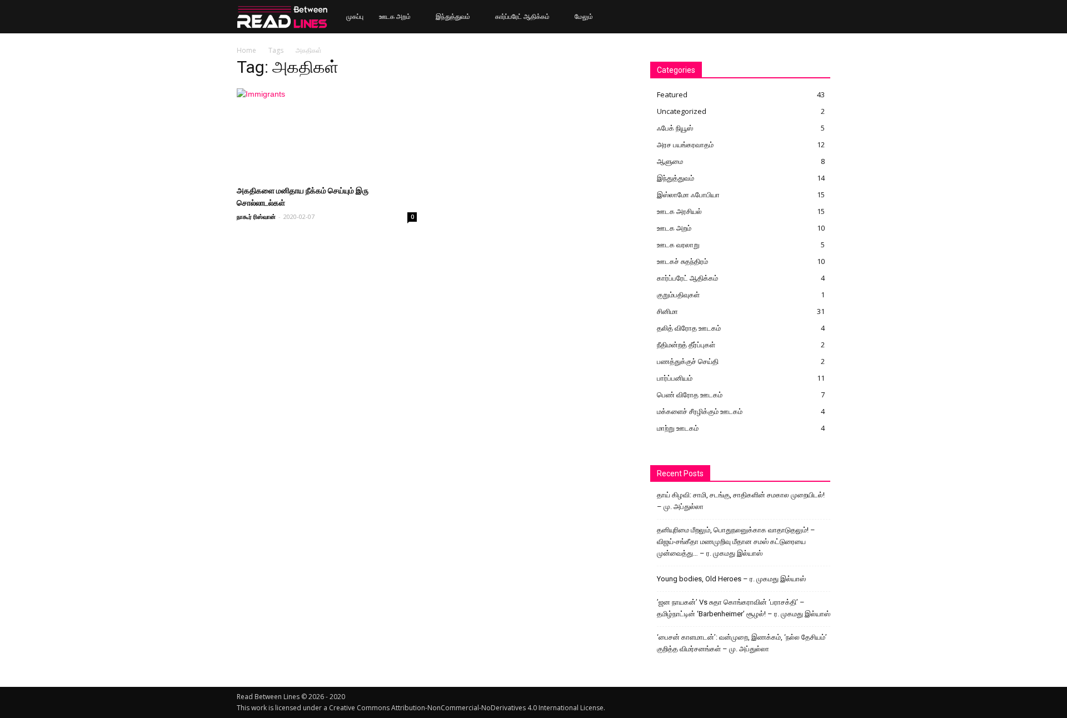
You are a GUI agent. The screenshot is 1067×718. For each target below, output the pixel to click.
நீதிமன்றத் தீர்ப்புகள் (686, 345)
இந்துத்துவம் (453, 16)
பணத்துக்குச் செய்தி (688, 361)
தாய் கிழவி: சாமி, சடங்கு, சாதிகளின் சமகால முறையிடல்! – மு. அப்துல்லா (741, 501)
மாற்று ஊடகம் (678, 428)
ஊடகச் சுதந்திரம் (682, 261)
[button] (817, 17)
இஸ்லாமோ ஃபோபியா (688, 195)
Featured (672, 94)
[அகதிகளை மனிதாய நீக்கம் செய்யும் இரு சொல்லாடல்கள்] (327, 132)
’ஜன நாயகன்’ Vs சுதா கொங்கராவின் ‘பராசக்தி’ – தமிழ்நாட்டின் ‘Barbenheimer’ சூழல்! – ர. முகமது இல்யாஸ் (743, 608)
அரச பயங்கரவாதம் (685, 144)
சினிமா (667, 311)
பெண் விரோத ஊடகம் (689, 395)
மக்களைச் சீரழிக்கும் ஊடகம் (699, 411)
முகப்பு (354, 16)
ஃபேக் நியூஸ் (675, 128)
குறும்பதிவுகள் (678, 295)
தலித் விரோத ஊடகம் (689, 328)
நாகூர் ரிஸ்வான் (256, 216)
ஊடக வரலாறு (678, 245)
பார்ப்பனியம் (674, 378)
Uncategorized (681, 111)
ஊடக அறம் (395, 16)
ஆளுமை (670, 161)
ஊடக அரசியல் (679, 211)
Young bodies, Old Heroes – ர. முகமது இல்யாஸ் (731, 579)
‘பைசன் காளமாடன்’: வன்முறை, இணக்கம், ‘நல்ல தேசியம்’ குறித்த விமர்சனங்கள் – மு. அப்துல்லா (742, 643)
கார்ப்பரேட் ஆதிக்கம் (522, 16)
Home (246, 50)
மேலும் (584, 16)
